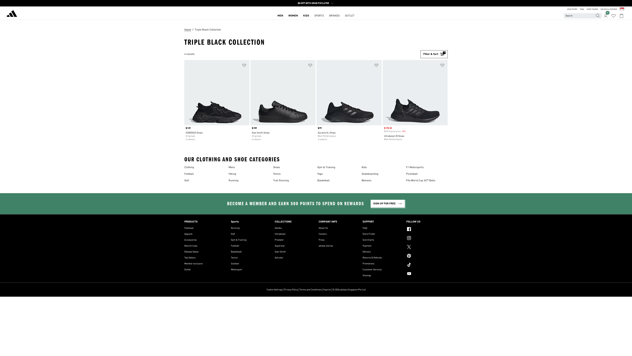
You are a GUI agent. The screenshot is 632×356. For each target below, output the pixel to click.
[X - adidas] (427, 247)
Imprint (327, 290)
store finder (572, 9)
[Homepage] (12, 14)
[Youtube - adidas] (427, 274)
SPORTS (319, 16)
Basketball (323, 180)
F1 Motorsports (415, 167)
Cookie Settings (275, 290)
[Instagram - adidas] (427, 238)
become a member (609, 9)
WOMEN (293, 16)
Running (233, 180)
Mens (232, 167)
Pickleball (412, 174)
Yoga (320, 174)
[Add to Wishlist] (244, 66)
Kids (364, 167)
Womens (366, 180)
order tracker (592, 9)
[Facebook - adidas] (427, 229)
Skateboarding (370, 174)
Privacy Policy (291, 290)
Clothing (189, 167)
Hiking (232, 174)
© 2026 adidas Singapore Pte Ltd (349, 290)
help (582, 9)
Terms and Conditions (311, 290)
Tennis (277, 174)
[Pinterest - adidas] (427, 256)
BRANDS (334, 16)
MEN (280, 16)
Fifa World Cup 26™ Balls (420, 180)
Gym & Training (326, 167)
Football (189, 174)
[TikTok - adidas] (427, 265)
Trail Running (281, 180)
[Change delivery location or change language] (622, 9)
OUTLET (350, 16)
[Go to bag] (621, 16)
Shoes (276, 167)
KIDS (306, 16)
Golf (186, 180)
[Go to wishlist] (614, 16)
